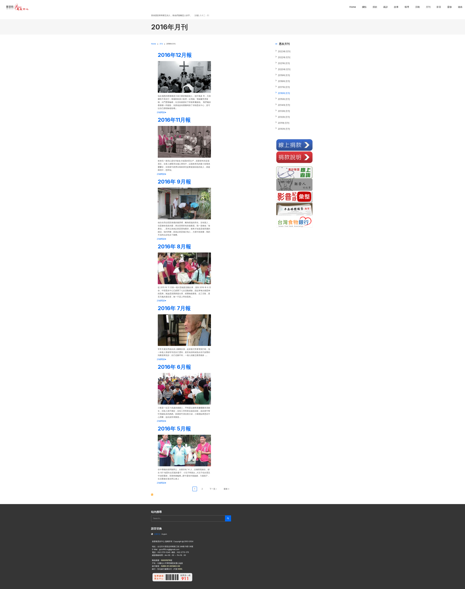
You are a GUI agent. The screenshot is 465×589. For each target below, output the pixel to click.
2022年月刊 (284, 57)
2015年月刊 (284, 99)
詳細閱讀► (162, 112)
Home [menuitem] (352, 7)
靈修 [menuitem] (449, 7)
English (164, 534)
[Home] (17, 7)
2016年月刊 (284, 93)
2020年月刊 (284, 69)
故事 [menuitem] (396, 7)
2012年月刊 (284, 117)
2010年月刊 (284, 129)
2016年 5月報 (174, 428)
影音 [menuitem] (439, 7)
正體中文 (157, 534)
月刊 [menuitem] (428, 7)
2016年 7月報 (174, 308)
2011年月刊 (283, 123)
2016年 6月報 (174, 367)
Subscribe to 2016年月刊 (152, 495)
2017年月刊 (284, 87)
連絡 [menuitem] (460, 7)
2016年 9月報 (174, 181)
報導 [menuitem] (407, 7)
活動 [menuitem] (417, 7)
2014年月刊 (284, 105)
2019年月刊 (284, 75)
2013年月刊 (284, 111)
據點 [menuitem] (364, 7)
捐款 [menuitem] (375, 7)
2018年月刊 (284, 81)
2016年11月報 (174, 120)
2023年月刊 (284, 51)
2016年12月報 (175, 55)
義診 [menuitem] (385, 7)
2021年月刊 (284, 63)
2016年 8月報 (174, 246)
